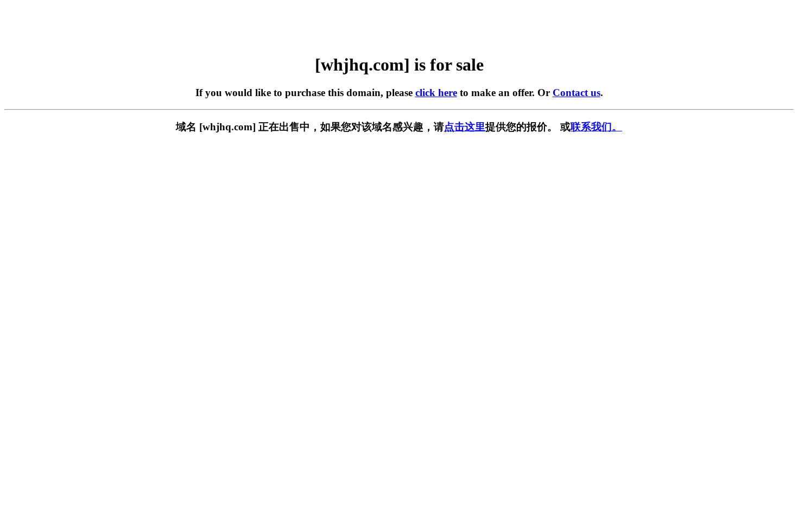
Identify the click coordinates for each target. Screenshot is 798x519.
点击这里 (464, 126)
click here (436, 92)
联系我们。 (596, 126)
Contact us (576, 92)
